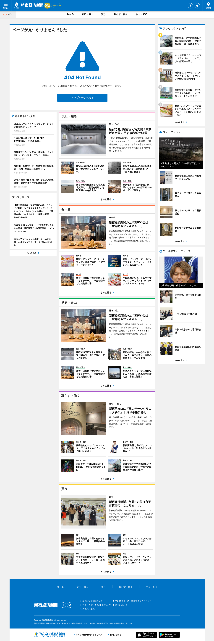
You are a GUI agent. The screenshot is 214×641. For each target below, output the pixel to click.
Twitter (197, 5)
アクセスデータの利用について (96, 605)
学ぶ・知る (141, 14)
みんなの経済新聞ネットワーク (49, 634)
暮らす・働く (121, 14)
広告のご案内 (88, 609)
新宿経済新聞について (92, 601)
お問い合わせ (121, 605)
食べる (70, 14)
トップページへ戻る (82, 97)
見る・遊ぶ (87, 14)
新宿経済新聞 (28, 5)
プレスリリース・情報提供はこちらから (133, 601)
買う (103, 14)
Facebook (190, 5)
